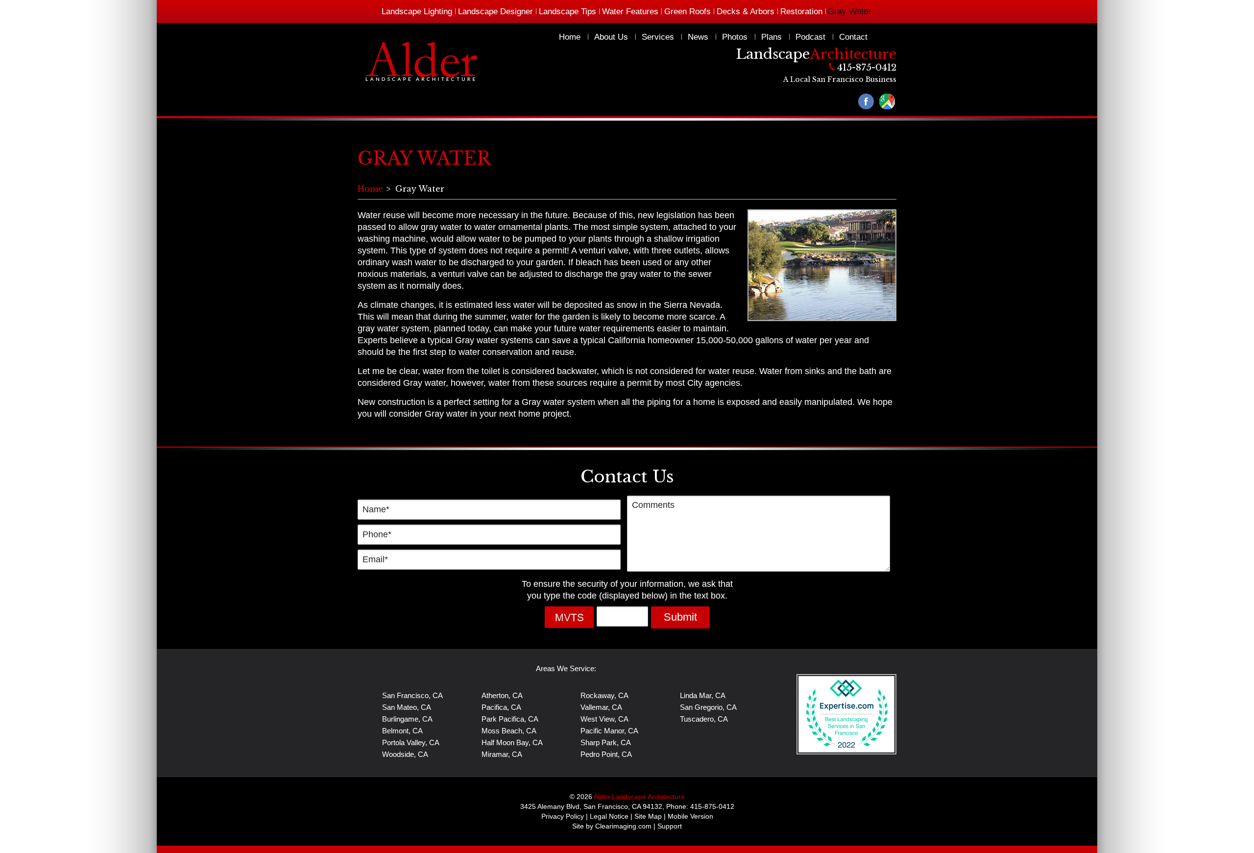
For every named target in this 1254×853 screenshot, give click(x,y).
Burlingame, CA (407, 719)
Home (569, 37)
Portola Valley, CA (410, 742)
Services (658, 37)
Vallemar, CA (601, 707)
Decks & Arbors (745, 11)
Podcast (810, 37)
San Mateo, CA (406, 707)
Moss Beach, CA (509, 731)
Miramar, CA (502, 754)
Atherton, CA (502, 695)
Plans (771, 37)
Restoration (801, 11)
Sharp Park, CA (605, 742)
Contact (853, 37)
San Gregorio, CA (708, 707)
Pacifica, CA (501, 707)
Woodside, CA (405, 754)
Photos (735, 37)
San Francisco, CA (412, 695)
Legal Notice (609, 816)
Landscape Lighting (417, 11)
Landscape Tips (567, 11)
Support (669, 826)
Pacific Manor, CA (609, 731)
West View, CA (604, 719)
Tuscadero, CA (704, 719)
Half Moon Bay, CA (512, 742)
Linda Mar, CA (702, 695)
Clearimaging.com (623, 826)
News (698, 37)
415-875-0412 (866, 67)
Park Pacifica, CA (510, 719)
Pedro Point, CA (606, 754)
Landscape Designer (495, 11)
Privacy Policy (562, 816)
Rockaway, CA (604, 695)
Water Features (630, 11)
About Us (611, 37)
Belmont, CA (402, 731)
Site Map (648, 816)
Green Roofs (687, 11)
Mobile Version (690, 816)
